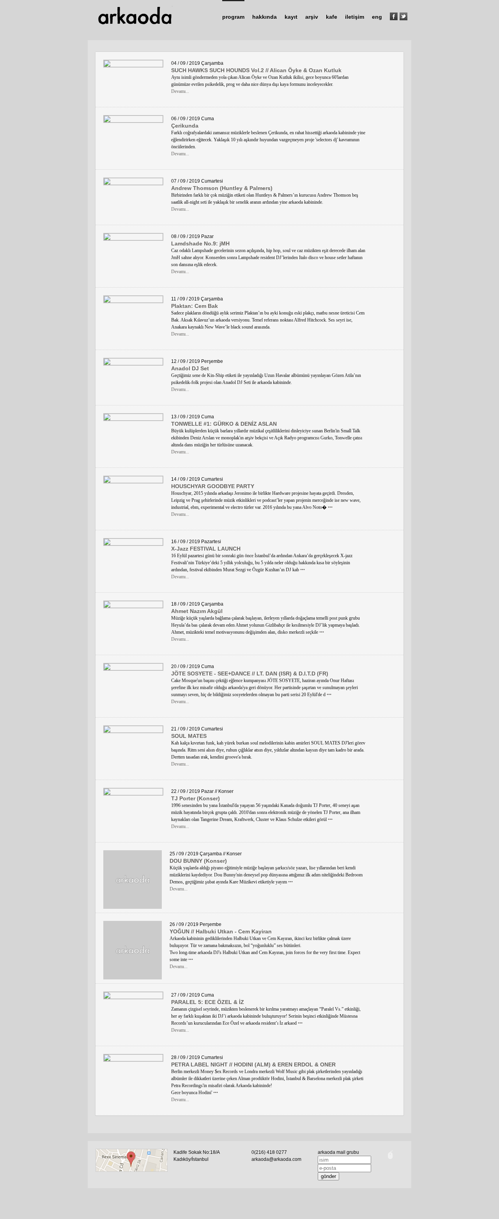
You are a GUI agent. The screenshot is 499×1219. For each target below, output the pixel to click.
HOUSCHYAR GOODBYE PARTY (212, 486)
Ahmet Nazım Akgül (197, 611)
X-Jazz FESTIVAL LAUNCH (206, 549)
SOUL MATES (189, 736)
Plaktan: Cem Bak (194, 306)
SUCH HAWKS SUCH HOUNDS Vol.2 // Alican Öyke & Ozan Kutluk (256, 70)
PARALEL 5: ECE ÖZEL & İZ (207, 1002)
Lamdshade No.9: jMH (200, 243)
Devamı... (180, 91)
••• (330, 507)
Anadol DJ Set (190, 368)
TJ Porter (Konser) (195, 798)
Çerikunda (184, 126)
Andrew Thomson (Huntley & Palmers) (222, 188)
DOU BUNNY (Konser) (198, 861)
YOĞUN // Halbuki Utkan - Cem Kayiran (221, 931)
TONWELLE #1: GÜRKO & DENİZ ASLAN (224, 424)
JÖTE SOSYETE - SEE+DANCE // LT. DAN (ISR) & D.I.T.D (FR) (249, 673)
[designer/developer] (390, 1159)
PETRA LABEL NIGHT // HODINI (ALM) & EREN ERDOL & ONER (253, 1064)
